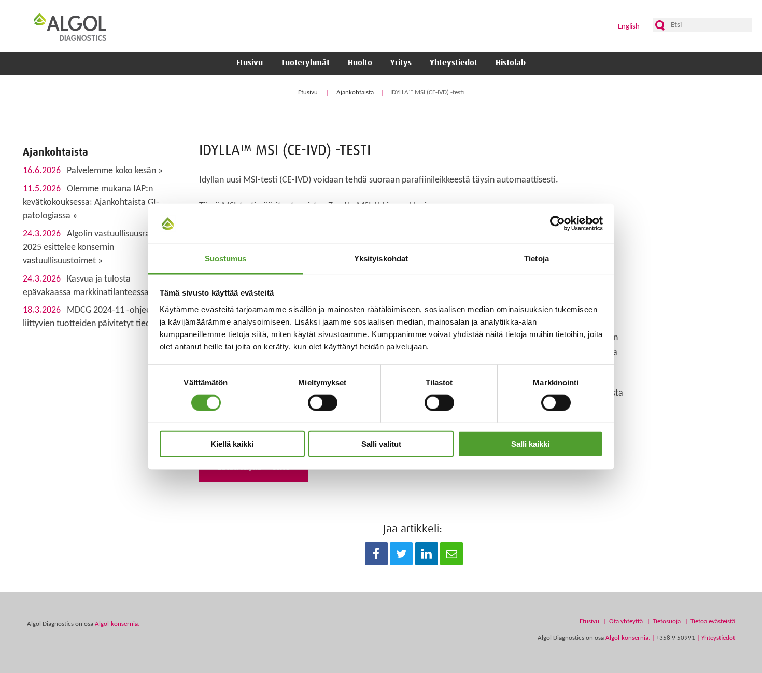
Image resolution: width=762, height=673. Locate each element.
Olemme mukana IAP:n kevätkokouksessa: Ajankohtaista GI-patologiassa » (91, 202)
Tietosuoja (667, 621)
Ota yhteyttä (626, 621)
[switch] (322, 402)
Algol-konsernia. (117, 624)
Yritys (401, 63)
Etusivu (249, 63)
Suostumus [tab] (226, 258)
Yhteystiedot (453, 63)
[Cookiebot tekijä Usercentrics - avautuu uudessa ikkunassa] (557, 223)
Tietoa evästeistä (712, 621)
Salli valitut (381, 444)
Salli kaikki (530, 444)
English (629, 27)
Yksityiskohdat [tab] (381, 258)
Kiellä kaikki (231, 444)
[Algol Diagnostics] (70, 26)
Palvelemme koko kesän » (93, 170)
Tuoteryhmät (305, 63)
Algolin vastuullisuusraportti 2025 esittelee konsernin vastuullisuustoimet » (97, 247)
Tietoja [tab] (536, 258)
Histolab (511, 63)
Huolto (360, 63)
